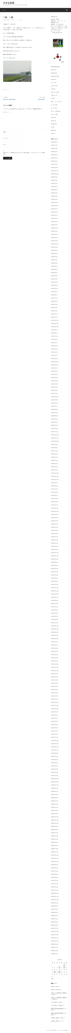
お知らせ (53, 95)
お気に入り (53, 92)
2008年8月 (53, 829)
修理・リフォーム (55, 101)
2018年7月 (53, 450)
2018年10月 (53, 441)
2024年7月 (53, 221)
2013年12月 (53, 625)
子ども (52, 108)
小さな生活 (8, 3)
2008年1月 (53, 852)
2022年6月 (53, 301)
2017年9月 (53, 482)
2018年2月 (53, 466)
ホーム (4, 10)
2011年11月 (53, 705)
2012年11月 (53, 667)
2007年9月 (53, 864)
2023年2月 (53, 275)
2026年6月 (53, 148)
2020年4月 (53, 384)
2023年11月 (53, 247)
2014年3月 (53, 616)
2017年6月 (53, 492)
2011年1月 (53, 737)
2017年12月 (53, 473)
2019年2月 (53, 428)
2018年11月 (53, 438)
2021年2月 (53, 352)
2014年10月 (53, 594)
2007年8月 (53, 867)
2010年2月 (53, 772)
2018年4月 (53, 460)
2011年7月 (53, 718)
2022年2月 (53, 314)
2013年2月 (53, 657)
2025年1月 (53, 202)
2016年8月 (53, 524)
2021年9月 (53, 329)
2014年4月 (53, 613)
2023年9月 (53, 253)
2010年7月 (53, 756)
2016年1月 (53, 546)
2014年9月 (53, 597)
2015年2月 (53, 581)
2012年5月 (53, 686)
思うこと (7, 89)
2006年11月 (53, 896)
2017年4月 (53, 498)
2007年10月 (53, 861)
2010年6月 (53, 759)
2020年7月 (53, 374)
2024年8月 (53, 218)
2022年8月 (53, 294)
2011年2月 (53, 734)
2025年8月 (53, 180)
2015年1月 (53, 584)
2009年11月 (53, 781)
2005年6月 (53, 950)
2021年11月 (53, 323)
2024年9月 (53, 215)
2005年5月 (53, 953)
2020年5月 (53, 380)
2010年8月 (53, 753)
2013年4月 (53, 651)
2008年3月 (53, 845)
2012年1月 (53, 699)
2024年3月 (53, 234)
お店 (52, 89)
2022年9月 (53, 291)
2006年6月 (53, 912)
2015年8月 (53, 562)
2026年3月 (53, 158)
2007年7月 (53, 871)
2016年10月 (53, 517)
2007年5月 (53, 877)
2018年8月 (53, 447)
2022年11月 (53, 285)
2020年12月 (53, 358)
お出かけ (53, 85)
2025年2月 (53, 199)
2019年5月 (53, 419)
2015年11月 (53, 552)
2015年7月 (53, 565)
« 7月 (52, 978)
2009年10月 (53, 785)
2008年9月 (53, 826)
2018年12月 (53, 434)
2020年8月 (53, 371)
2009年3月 (53, 807)
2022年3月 (53, 310)
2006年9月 (53, 902)
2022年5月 (53, 304)
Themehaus (65, 1030)
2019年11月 (53, 399)
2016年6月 (53, 530)
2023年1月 (53, 279)
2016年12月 (53, 511)
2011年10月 (53, 708)
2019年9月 (53, 406)
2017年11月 (53, 476)
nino (57, 986)
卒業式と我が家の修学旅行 (57, 1008)
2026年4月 (53, 154)
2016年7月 (53, 527)
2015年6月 (53, 568)
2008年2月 (53, 848)
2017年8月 (53, 485)
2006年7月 (53, 909)
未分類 (52, 124)
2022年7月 (53, 298)
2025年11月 (53, 170)
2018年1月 (53, 470)
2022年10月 (53, 288)
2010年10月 (53, 746)
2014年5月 (53, 610)
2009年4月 (53, 804)
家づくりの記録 (54, 111)
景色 (52, 120)
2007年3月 (53, 883)
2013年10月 (53, 632)
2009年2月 (53, 810)
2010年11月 (53, 743)
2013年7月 (53, 641)
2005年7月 (53, 947)
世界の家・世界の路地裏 (9, 99)
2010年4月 (53, 766)
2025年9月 (53, 177)
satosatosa (53, 76)
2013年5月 (53, 648)
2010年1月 (53, 775)
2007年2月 (53, 887)
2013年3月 (53, 654)
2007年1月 (53, 890)
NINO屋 (53, 73)
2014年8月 (53, 600)
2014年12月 (53, 587)
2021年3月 (53, 349)
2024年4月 (53, 231)
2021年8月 (53, 333)
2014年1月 (53, 622)
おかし (52, 82)
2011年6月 (53, 721)
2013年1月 (53, 661)
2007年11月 (53, 858)
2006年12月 (53, 893)
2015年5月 (53, 571)
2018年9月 (53, 444)
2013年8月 (53, 638)
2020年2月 (53, 390)
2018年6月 (53, 454)
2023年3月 (53, 272)
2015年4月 (53, 575)
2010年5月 (53, 762)
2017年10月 (53, 479)
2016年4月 (53, 536)
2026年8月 (53, 142)
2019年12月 (53, 396)
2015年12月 (53, 549)
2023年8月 (53, 256)
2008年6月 (53, 836)
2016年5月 (53, 533)
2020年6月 (53, 377)
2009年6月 (53, 797)
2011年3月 (53, 731)
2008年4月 (53, 842)
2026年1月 (53, 164)
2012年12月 (53, 664)
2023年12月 (53, 244)
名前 (5, 132)
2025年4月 (53, 193)
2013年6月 (53, 645)
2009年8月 (53, 791)
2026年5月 (53, 151)
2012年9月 (53, 673)
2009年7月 (53, 794)
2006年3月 (53, 922)
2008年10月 (53, 823)
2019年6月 (53, 415)
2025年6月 (53, 186)
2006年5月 (53, 915)
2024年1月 (53, 240)
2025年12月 (53, 167)
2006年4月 (53, 918)
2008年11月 (53, 820)
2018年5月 (53, 457)
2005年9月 (53, 941)
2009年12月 (53, 778)
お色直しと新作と (55, 1017)
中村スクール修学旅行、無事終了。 (59, 992)
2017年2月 (53, 505)
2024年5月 (53, 228)
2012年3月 (53, 692)
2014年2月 (53, 619)
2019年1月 (53, 431)
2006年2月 (53, 925)
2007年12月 (53, 855)
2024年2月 (53, 237)
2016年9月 (53, 520)
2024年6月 (53, 224)
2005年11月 (53, 934)
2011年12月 (53, 702)
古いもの (53, 104)
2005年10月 (53, 937)
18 (54, 972)
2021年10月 (53, 326)
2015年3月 (53, 578)
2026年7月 (53, 145)
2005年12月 (53, 931)
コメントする (19, 19)
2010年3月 (53, 769)
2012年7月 (53, 680)
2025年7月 (53, 183)
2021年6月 (53, 339)
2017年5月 (53, 495)
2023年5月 (53, 266)
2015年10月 (53, 555)
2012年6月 (53, 683)
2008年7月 (53, 832)
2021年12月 (53, 320)
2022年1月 (53, 317)
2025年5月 (53, 189)
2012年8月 (53, 676)
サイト (4, 144)
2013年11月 (53, 629)
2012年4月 (53, 689)
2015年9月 (53, 559)
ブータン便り (54, 1002)
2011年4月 (53, 727)
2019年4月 (53, 422)
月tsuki (54, 999)
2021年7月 (53, 336)
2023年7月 (53, 259)
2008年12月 (53, 816)
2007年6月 (53, 874)
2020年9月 (53, 368)
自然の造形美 (41, 99)
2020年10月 (53, 364)
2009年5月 (53, 801)
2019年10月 (53, 403)
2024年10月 (53, 212)
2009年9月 (53, 788)
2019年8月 (53, 409)
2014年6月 (53, 606)
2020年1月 (53, 393)
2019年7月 (53, 412)
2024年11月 (53, 208)
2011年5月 (53, 724)
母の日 (52, 986)
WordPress (54, 1030)
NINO (13, 19)
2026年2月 (53, 161)
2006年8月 (53, 906)
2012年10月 (53, 670)
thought (52, 79)
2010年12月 (53, 740)
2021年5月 (53, 342)
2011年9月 (53, 711)
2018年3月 (53, 463)
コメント (6, 112)
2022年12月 (53, 282)
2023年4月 (53, 269)
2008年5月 (53, 839)
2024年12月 (53, 205)
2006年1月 (53, 928)
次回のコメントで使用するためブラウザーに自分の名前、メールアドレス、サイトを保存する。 (24, 153)
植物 (52, 130)
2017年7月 (53, 489)
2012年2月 (53, 696)
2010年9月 (53, 750)
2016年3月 (53, 540)
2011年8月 (53, 715)
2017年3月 (53, 501)
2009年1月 (53, 813)
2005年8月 (53, 944)
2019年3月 (53, 425)
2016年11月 (53, 514)
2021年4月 (53, 345)
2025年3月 (53, 196)
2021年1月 (53, 355)
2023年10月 (53, 250)
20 (59, 972)
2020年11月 (53, 361)
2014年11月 (53, 590)
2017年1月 (53, 508)
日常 (52, 117)
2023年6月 (53, 263)
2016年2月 (53, 543)
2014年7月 (53, 603)
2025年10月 (53, 173)
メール (5, 138)
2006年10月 (53, 899)
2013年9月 (53, 635)
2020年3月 (53, 387)
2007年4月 (53, 880)
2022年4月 (53, 307)
